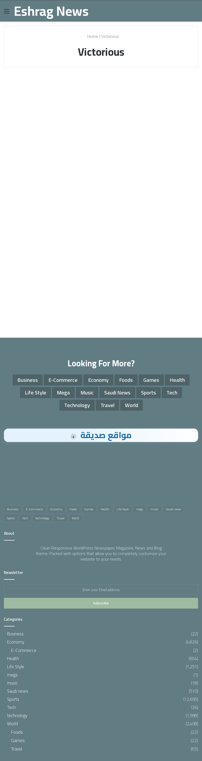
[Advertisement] (101, 293)
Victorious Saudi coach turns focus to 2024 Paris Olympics (99, 107)
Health (177, 380)
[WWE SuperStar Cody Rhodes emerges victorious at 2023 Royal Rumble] (35, 166)
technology (77, 405)
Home (92, 36)
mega (63, 392)
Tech (171, 392)
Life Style (35, 392)
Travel (107, 405)
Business (27, 380)
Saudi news (117, 392)
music (87, 392)
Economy (98, 380)
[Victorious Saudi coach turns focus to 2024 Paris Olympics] (101, 144)
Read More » (26, 230)
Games (151, 380)
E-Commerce (63, 380)
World (131, 405)
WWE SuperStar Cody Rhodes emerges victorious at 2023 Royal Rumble (34, 117)
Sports (17, 84)
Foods (126, 380)
